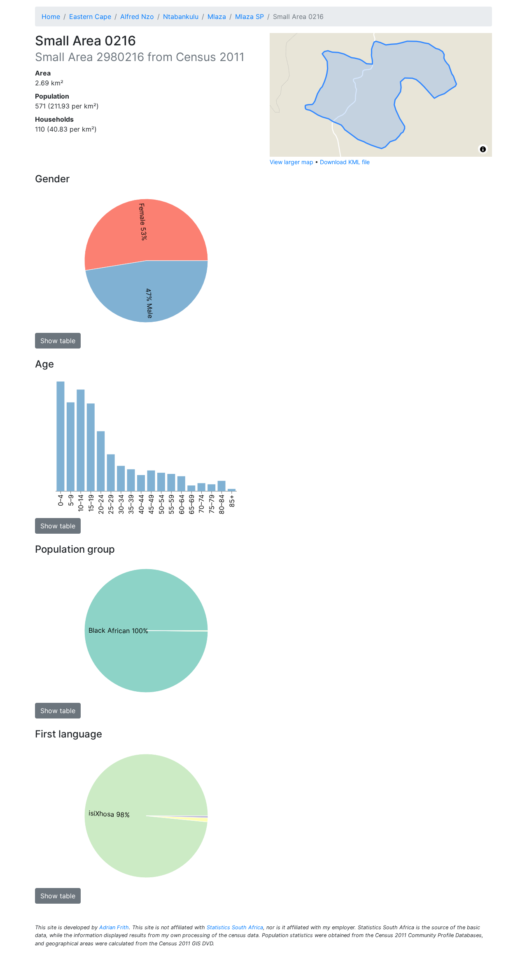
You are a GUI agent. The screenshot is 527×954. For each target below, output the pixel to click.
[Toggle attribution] (483, 149)
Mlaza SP (249, 16)
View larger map (291, 161)
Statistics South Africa (235, 927)
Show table (57, 341)
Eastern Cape (90, 16)
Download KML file (345, 161)
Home (51, 16)
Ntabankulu (180, 16)
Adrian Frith (114, 927)
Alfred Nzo (137, 16)
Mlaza (217, 16)
